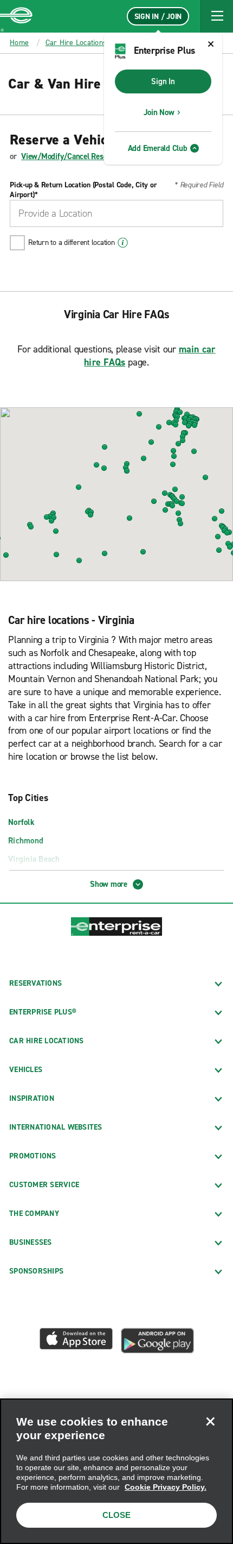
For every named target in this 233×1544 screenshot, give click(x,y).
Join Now (159, 112)
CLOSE (116, 1515)
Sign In (162, 81)
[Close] (210, 1421)
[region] (116, 1471)
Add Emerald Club (157, 148)
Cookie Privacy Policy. (165, 1487)
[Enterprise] (16, 16)
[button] (216, 16)
